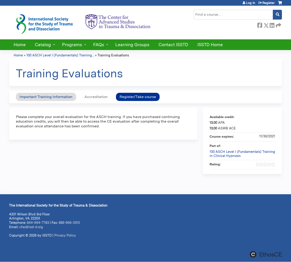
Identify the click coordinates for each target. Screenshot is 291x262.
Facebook (259, 24)
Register (268, 2)
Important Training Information (46, 97)
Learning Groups (132, 44)
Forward (278, 24)
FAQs (98, 44)
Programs (72, 44)
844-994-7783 (38, 222)
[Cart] (280, 4)
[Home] (83, 22)
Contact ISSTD (173, 44)
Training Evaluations (113, 55)
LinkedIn (272, 24)
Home (20, 44)
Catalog (43, 44)
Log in (250, 2)
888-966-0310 (69, 222)
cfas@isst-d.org (31, 227)
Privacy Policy (65, 235)
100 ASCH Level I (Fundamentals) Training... (60, 55)
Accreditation (96, 97)
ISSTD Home (210, 44)
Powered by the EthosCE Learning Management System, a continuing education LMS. (266, 254)
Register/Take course (138, 97)
